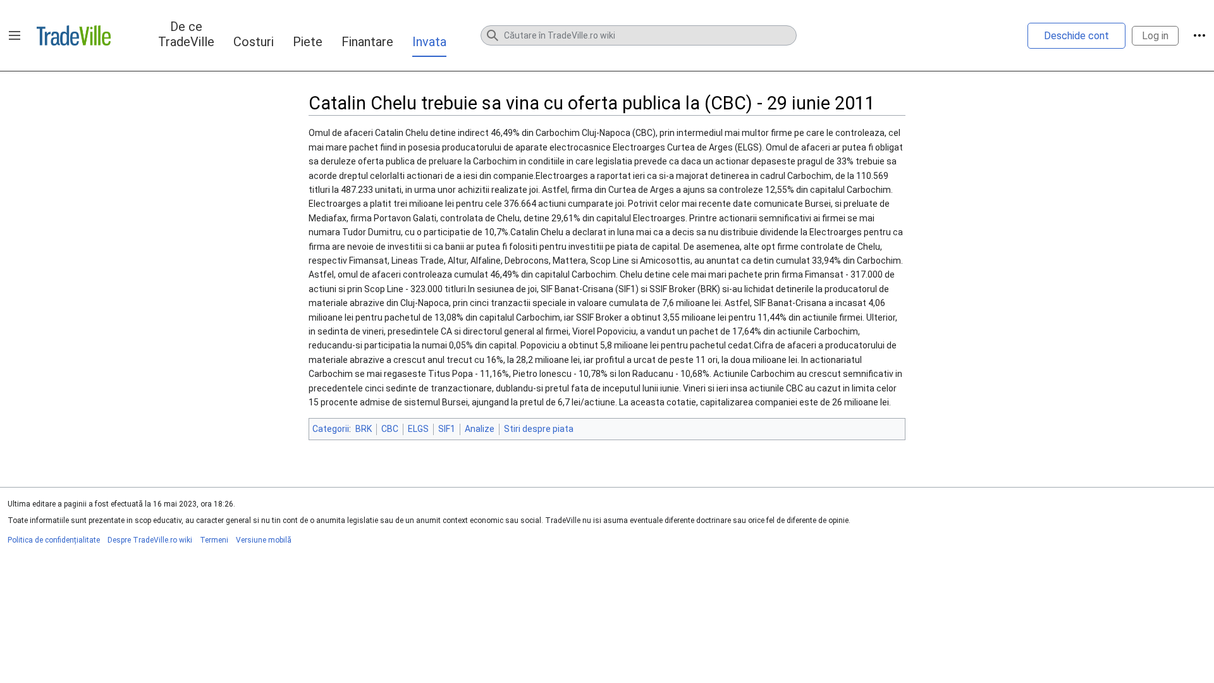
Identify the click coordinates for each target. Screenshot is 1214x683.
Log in (1155, 36)
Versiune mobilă (263, 540)
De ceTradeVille (186, 34)
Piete (307, 41)
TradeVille (74, 35)
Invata (429, 41)
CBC (389, 429)
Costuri (253, 41)
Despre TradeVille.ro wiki (149, 540)
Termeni (214, 540)
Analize (479, 429)
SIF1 (446, 429)
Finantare (367, 41)
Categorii (330, 429)
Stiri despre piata (538, 429)
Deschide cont (1076, 36)
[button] (14, 35)
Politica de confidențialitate (54, 540)
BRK (363, 429)
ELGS (418, 429)
